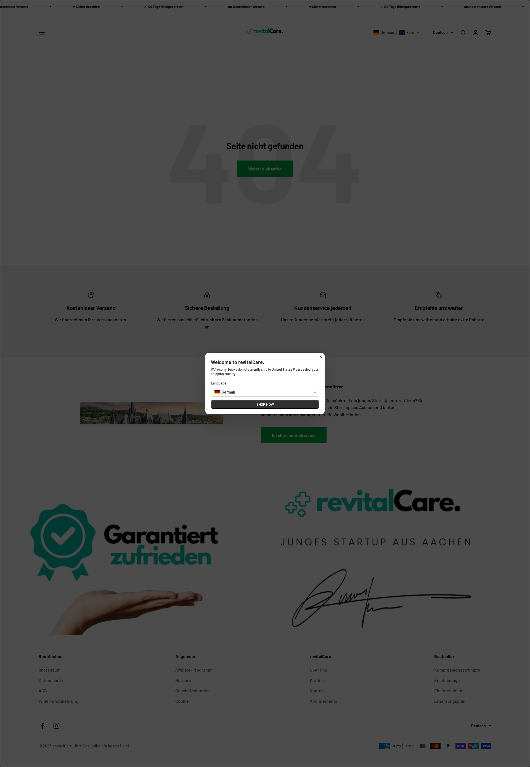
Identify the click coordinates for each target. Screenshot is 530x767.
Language (218, 383)
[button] (265, 392)
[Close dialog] (321, 356)
